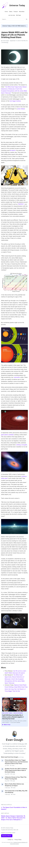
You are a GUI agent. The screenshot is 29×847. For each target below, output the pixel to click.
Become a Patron (6, 835)
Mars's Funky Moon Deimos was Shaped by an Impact (14, 784)
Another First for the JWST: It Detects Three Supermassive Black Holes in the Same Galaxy (16, 770)
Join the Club (11, 15)
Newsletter (21, 11)
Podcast (16, 11)
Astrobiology (5, 42)
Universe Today (17, 5)
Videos (10, 11)
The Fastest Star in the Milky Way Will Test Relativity (16, 791)
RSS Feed (18, 15)
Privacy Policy (17, 839)
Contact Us (10, 839)
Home (6, 11)
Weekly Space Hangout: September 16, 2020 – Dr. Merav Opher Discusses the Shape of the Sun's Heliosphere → (13, 817)
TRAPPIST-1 (21, 204)
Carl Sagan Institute (15, 101)
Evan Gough (6, 40)
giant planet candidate (7, 434)
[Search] (26, 19)
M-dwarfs (13, 150)
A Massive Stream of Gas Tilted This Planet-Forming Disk (15, 778)
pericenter (17, 377)
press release (21, 108)
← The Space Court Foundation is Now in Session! (14, 808)
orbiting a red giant (21, 444)
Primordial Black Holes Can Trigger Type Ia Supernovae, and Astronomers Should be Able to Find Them (16, 761)
